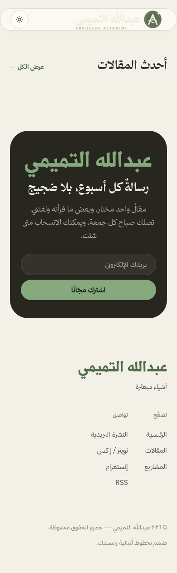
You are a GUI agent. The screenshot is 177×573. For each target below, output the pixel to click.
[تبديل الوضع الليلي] (19, 19)
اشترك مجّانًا (88, 290)
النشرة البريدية (109, 434)
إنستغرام (117, 466)
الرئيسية (156, 434)
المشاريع (155, 466)
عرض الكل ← (27, 67)
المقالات (156, 450)
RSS (121, 482)
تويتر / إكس (112, 450)
